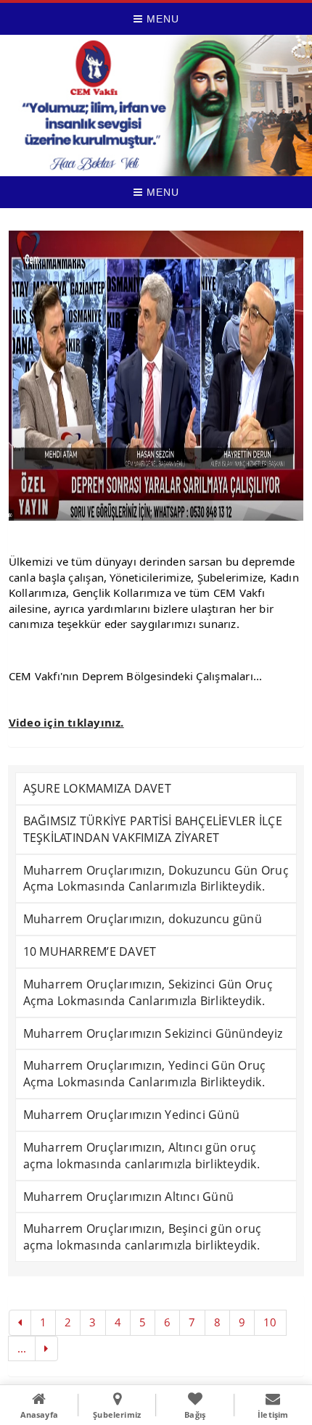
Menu (161, 19)
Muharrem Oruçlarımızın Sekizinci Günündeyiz (152, 1033)
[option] (156, 376)
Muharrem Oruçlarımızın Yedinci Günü (131, 1115)
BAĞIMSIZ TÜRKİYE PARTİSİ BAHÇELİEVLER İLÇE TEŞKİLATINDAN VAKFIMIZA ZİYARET (152, 829)
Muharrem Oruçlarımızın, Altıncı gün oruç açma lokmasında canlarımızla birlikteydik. (141, 1155)
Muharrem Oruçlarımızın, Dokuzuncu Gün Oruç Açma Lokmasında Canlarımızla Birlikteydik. (156, 878)
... (22, 1348)
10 (269, 1322)
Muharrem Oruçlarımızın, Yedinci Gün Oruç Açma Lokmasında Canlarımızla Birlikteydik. (144, 1073)
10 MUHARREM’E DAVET (90, 951)
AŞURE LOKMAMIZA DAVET (97, 788)
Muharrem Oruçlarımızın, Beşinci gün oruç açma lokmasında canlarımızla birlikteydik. (142, 1236)
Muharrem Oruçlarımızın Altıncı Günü (128, 1197)
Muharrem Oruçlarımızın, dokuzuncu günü (142, 919)
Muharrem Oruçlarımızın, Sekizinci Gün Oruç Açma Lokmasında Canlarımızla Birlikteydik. (148, 992)
